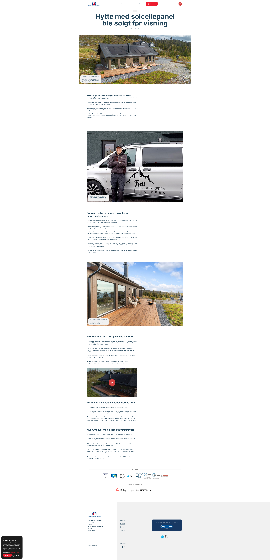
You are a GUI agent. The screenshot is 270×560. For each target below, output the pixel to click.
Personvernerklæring (92, 545)
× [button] (20, 537)
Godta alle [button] (7, 555)
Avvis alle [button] (16, 555)
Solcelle (135, 11)
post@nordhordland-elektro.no (96, 526)
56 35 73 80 (91, 530)
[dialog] (11, 547)
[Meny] (180, 4)
